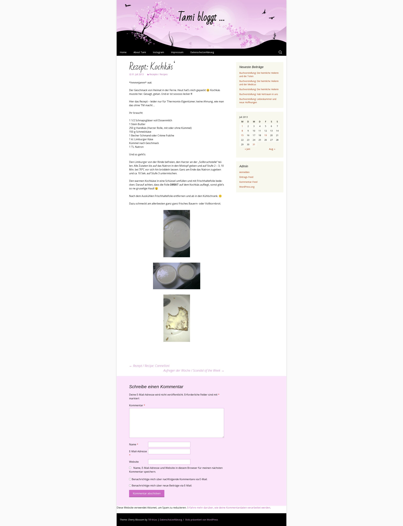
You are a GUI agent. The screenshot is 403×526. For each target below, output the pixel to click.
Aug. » (272, 148)
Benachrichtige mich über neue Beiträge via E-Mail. (162, 485)
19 (265, 135)
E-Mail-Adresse (138, 453)
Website (134, 461)
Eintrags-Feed (246, 176)
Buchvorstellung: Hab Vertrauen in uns (258, 94)
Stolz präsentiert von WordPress (201, 519)
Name (133, 444)
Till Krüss (152, 519)
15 (242, 135)
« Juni (247, 148)
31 (254, 144)
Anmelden (244, 172)
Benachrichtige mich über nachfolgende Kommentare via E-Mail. (169, 479)
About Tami (139, 52)
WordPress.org (246, 186)
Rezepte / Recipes (158, 74)
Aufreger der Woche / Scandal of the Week (193, 370)
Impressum (177, 52)
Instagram (158, 52)
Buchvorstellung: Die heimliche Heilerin (259, 89)
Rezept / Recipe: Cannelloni (149, 366)
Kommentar (137, 405)
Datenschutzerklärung (202, 52)
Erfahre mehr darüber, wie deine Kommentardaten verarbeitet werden (228, 507)
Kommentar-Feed (248, 181)
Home (123, 52)
